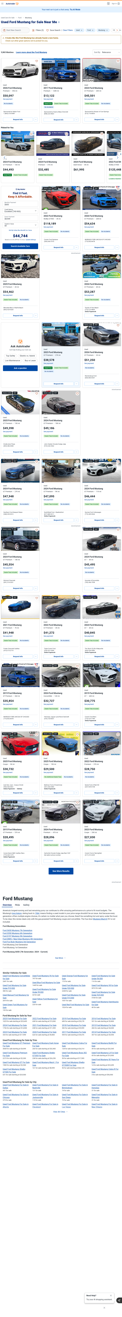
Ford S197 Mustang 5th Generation (17, 936)
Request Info (18, 119)
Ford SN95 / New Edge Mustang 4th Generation (23, 939)
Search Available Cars (20, 246)
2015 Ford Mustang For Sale (104, 1025)
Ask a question (20, 368)
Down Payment (9, 216)
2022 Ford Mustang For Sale (44, 1018)
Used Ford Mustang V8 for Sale (105, 985)
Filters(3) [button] (40, 30)
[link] (8, 103)
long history (17, 913)
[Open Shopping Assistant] (119, 1300)
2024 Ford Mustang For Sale (15, 1025)
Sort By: (97, 52)
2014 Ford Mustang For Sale (104, 1032)
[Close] (110, 1295)
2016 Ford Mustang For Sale (104, 1018)
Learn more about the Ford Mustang (31, 52)
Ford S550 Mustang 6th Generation (17, 933)
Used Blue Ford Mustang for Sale (46, 982)
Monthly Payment (10, 202)
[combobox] (15, 30)
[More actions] (36, 119)
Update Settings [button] (31, 240)
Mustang (28, 18)
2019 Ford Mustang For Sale (74, 1018)
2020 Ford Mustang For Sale (44, 1032)
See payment (8, 99)
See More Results (61, 871)
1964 (37, 913)
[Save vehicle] (37, 61)
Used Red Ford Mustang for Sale (75, 1005)
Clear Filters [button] (68, 30)
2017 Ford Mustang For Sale (74, 1032)
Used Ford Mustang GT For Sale (16, 1062)
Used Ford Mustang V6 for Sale (45, 976)
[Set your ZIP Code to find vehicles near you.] (59, 22)
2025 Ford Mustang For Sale (15, 1018)
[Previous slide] (4, 157)
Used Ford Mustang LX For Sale (105, 1053)
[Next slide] (117, 157)
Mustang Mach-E (100, 919)
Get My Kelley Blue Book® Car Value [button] (20, 230)
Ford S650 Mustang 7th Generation (17, 930)
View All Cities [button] (59, 1112)
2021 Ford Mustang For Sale (44, 1025)
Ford (19, 18)
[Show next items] (117, 30)
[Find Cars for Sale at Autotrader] (12, 3)
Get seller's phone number (52, 855)
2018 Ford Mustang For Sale (74, 1025)
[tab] (7, 904)
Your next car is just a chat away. (61, 9)
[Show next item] (76, 334)
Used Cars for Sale (7, 18)
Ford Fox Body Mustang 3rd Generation (19, 942)
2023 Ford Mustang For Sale (15, 1032)
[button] (108, 3)
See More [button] (59, 958)
